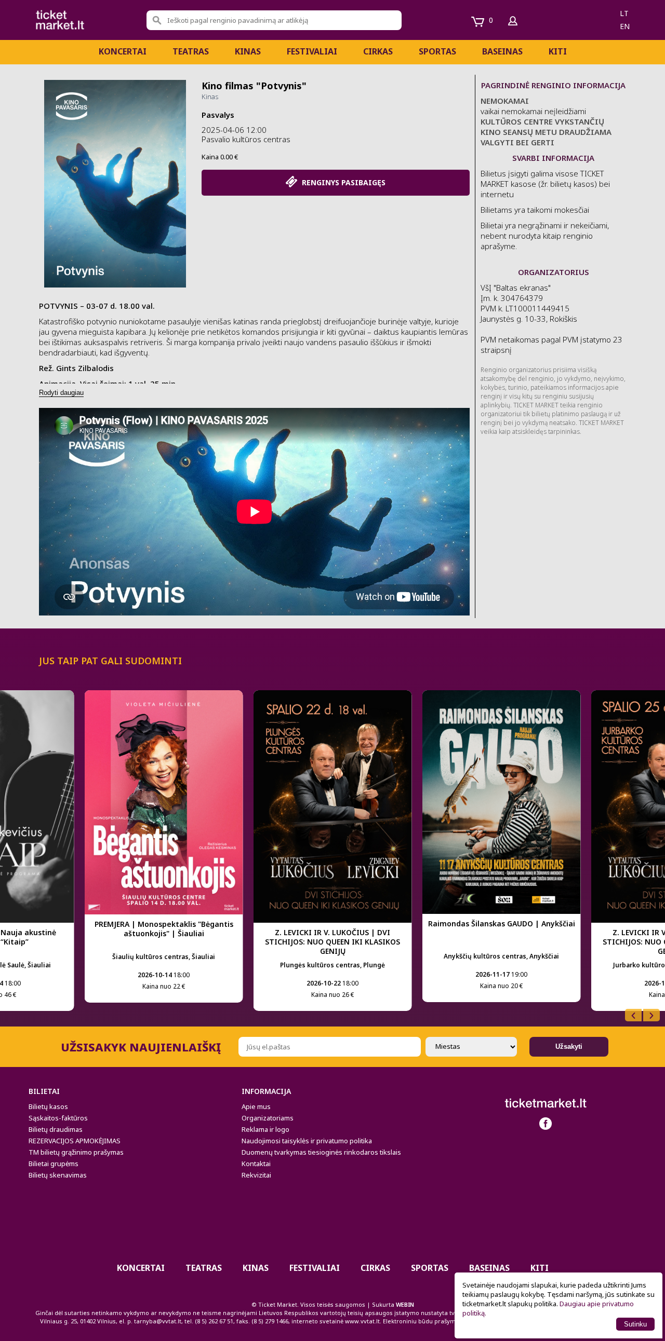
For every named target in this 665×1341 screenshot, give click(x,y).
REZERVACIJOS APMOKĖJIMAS (75, 1140)
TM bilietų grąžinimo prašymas (76, 1152)
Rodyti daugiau (61, 392)
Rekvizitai (256, 1175)
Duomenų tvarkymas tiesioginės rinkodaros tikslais (321, 1152)
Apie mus (256, 1106)
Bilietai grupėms (53, 1163)
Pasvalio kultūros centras (246, 139)
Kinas (248, 51)
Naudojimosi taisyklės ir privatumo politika (307, 1140)
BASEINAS (502, 51)
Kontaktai (256, 1163)
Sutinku (635, 1324)
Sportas (437, 51)
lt (624, 13)
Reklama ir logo (265, 1129)
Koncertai (123, 51)
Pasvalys (218, 115)
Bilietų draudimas (56, 1129)
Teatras (190, 51)
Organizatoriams (268, 1118)
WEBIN (405, 1304)
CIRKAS (378, 51)
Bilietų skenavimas (58, 1175)
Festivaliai (312, 51)
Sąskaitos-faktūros (58, 1118)
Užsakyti (568, 1046)
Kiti (558, 51)
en (625, 26)
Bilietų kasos (48, 1106)
